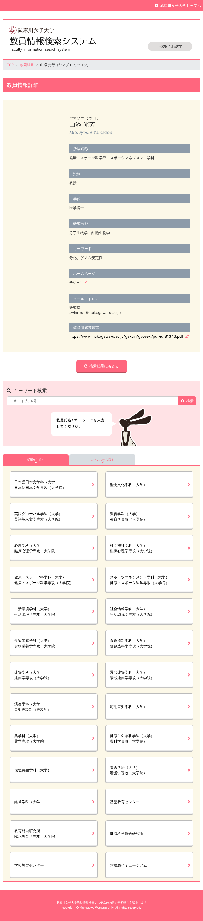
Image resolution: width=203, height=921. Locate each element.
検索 (190, 401)
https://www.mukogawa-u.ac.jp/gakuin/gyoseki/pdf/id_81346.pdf (126, 336)
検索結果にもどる (104, 366)
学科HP (75, 282)
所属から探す (35, 459)
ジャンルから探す (102, 459)
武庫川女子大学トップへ (180, 5)
